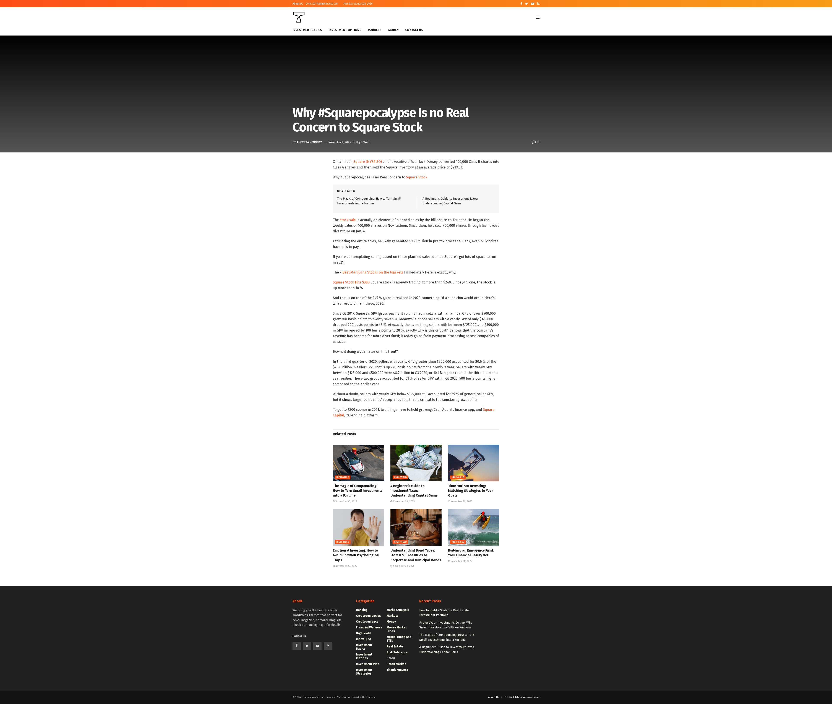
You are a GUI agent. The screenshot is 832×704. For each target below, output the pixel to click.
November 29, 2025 (403, 501)
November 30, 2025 (346, 501)
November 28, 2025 (403, 566)
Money (393, 30)
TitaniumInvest (397, 670)
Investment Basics (307, 30)
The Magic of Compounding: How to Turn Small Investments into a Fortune (357, 491)
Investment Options (345, 30)
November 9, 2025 (339, 142)
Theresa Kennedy (309, 142)
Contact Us (414, 30)
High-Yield (363, 142)
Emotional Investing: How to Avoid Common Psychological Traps (356, 555)
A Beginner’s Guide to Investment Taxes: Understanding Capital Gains (413, 491)
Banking (362, 610)
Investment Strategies (364, 671)
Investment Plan (367, 664)
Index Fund (363, 639)
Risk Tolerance (397, 652)
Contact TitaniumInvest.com (322, 3)
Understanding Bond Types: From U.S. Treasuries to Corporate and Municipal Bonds (415, 555)
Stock (391, 658)
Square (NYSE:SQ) (367, 162)
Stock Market (396, 664)
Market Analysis (398, 610)
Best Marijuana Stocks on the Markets (372, 272)
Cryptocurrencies (368, 616)
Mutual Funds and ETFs (399, 639)
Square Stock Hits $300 (351, 282)
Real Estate (395, 646)
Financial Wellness (369, 627)
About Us (297, 3)
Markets (375, 30)
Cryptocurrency (367, 621)
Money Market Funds (397, 629)
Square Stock (416, 177)
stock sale (347, 220)
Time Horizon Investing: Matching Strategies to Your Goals (470, 491)
